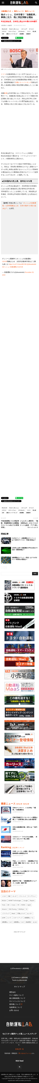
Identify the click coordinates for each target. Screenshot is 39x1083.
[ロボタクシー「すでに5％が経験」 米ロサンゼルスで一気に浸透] (6, 839)
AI (26, 909)
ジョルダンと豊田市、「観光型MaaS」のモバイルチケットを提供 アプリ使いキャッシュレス (29, 524)
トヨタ (4, 896)
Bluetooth (4, 29)
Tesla (3, 905)
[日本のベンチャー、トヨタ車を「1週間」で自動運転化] (6, 810)
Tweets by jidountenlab (19, 980)
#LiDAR (20, 267)
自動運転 (22, 34)
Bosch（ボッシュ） (14, 29)
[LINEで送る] (19, 38)
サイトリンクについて (17, 1001)
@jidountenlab (31, 264)
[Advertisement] (19, 128)
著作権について (14, 1004)
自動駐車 (28, 34)
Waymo (32, 900)
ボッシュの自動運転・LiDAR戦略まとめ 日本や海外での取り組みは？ (19, 205)
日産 (9, 896)
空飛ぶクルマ (21, 913)
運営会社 (12, 992)
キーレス (31, 29)
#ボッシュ (5, 267)
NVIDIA (23, 905)
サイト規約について (16, 995)
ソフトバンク (22, 896)
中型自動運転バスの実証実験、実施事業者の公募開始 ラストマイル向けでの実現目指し (10, 524)
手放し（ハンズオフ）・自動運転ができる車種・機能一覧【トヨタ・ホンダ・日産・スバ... (25, 863)
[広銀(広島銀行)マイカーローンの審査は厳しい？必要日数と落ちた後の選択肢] (6, 819)
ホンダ (14, 896)
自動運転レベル (29, 918)
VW (18, 905)
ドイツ (28, 31)
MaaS (13, 913)
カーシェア (24, 29)
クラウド (4, 31)
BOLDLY (4, 900)
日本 (3, 34)
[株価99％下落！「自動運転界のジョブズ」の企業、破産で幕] (6, 883)
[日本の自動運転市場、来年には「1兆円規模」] (6, 829)
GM (8, 905)
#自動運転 (13, 267)
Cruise (13, 905)
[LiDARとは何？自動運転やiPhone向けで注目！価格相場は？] (6, 550)
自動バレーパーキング (23, 82)
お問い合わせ (14, 1010)
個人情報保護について (17, 998)
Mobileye (21, 909)
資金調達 (28, 922)
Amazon (4, 909)
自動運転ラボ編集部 (6, 25)
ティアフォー (32, 896)
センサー (29, 913)
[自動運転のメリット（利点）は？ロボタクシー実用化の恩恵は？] (6, 560)
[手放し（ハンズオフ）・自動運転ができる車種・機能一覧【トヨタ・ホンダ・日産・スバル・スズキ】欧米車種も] (6, 863)
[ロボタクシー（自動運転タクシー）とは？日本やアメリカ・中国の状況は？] (6, 540)
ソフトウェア (6, 913)
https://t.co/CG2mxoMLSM (17, 264)
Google (25, 900)
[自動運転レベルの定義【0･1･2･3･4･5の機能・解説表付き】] (6, 873)
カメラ (9, 918)
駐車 (5, 93)
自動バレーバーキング (11, 34)
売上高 (34, 31)
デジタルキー (21, 31)
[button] (36, 2)
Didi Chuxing (12, 909)
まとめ (35, 922)
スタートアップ (17, 918)
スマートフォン (12, 31)
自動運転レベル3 (7, 922)
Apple (29, 905)
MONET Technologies (14, 900)
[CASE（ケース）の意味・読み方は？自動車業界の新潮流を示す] (6, 853)
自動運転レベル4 (19, 922)
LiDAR (4, 261)
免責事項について (15, 1007)
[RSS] (20, 1067)
